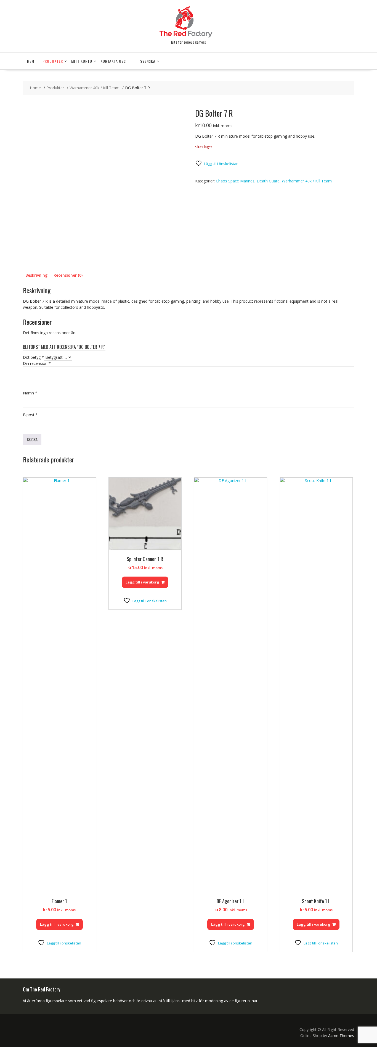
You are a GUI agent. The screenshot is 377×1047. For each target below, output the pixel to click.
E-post (30, 414)
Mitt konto (81, 61)
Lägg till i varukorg (57, 924)
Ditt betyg (33, 357)
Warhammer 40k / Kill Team (307, 181)
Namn (30, 393)
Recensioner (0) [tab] (68, 275)
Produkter (53, 61)
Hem (30, 61)
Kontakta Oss (113, 61)
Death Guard (268, 181)
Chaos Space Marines (235, 181)
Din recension (37, 363)
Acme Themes (341, 1035)
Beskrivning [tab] (36, 275)
